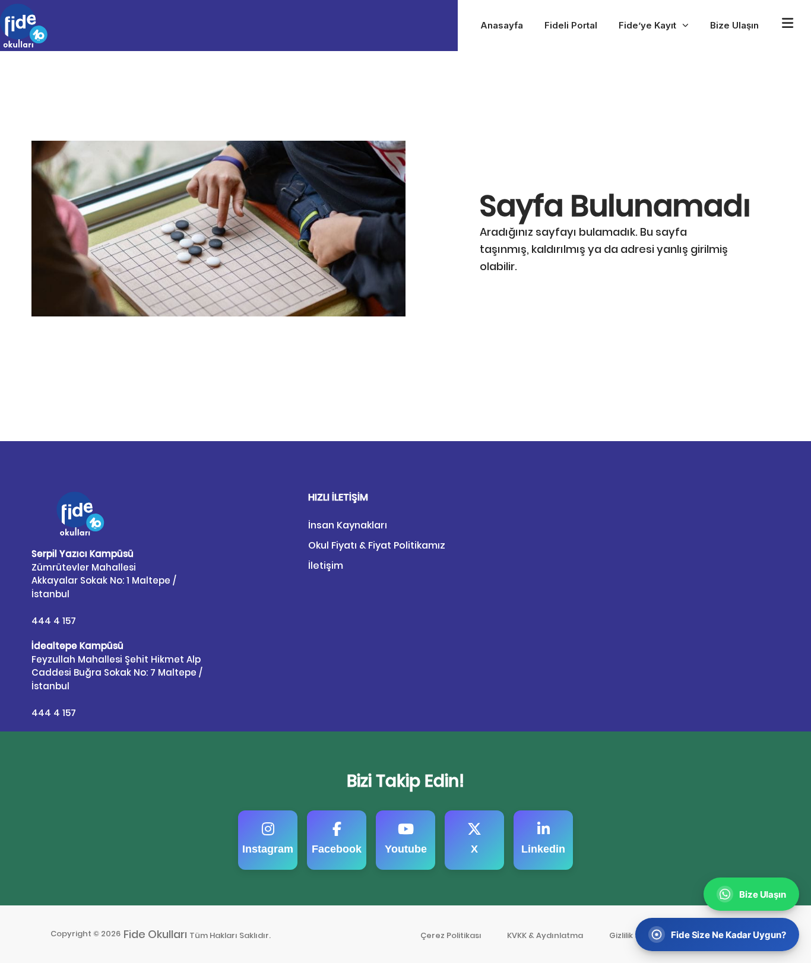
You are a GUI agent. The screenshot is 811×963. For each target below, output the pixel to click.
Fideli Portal (570, 25)
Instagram (267, 849)
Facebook (337, 849)
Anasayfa (501, 25)
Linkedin (543, 849)
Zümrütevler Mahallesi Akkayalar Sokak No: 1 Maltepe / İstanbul (103, 573)
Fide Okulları (155, 934)
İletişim (325, 565)
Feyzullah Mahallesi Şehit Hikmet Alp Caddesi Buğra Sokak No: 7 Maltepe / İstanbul (116, 665)
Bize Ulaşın (734, 25)
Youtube (406, 849)
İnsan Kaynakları (347, 525)
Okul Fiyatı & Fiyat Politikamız (376, 545)
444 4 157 (53, 620)
